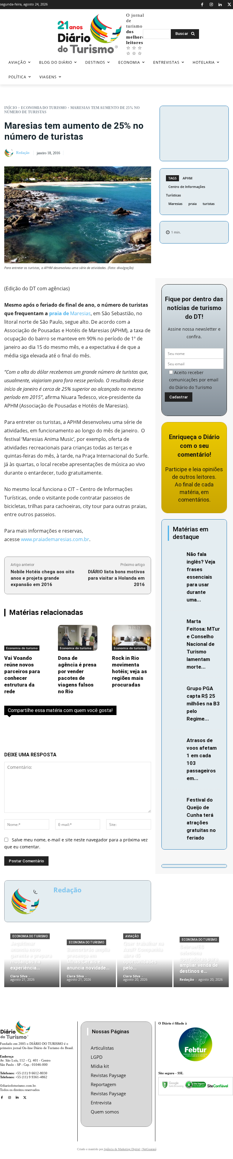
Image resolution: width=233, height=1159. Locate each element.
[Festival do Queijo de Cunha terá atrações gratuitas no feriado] (176, 800)
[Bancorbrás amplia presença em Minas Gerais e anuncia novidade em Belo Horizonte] (88, 963)
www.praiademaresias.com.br (55, 539)
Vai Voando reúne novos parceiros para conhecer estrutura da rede (22, 674)
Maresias (175, 203)
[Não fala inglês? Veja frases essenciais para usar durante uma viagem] (176, 555)
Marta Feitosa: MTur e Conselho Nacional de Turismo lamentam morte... (203, 644)
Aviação (132, 936)
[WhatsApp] (208, 132)
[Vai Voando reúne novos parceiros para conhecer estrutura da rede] (23, 638)
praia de (59, 313)
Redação (22, 153)
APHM (187, 178)
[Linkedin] (220, 5)
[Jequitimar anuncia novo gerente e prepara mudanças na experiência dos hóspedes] (31, 963)
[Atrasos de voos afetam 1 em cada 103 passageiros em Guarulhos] (176, 741)
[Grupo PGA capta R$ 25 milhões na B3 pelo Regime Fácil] (176, 689)
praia (192, 203)
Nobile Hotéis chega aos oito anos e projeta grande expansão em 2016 (42, 578)
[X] (229, 5)
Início (10, 108)
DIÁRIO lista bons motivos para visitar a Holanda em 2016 (116, 578)
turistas (208, 203)
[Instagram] (211, 5)
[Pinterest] (194, 132)
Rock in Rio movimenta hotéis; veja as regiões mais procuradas (129, 671)
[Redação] (9, 152)
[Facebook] (202, 5)
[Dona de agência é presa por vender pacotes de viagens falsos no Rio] (77, 638)
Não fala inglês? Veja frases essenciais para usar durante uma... (201, 577)
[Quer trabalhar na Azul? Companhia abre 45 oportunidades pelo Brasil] (144, 963)
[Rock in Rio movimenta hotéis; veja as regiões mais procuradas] (131, 638)
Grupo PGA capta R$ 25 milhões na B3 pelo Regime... (203, 703)
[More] (194, 147)
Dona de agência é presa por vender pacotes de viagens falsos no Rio (77, 674)
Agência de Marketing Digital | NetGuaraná (130, 1149)
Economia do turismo (43, 108)
